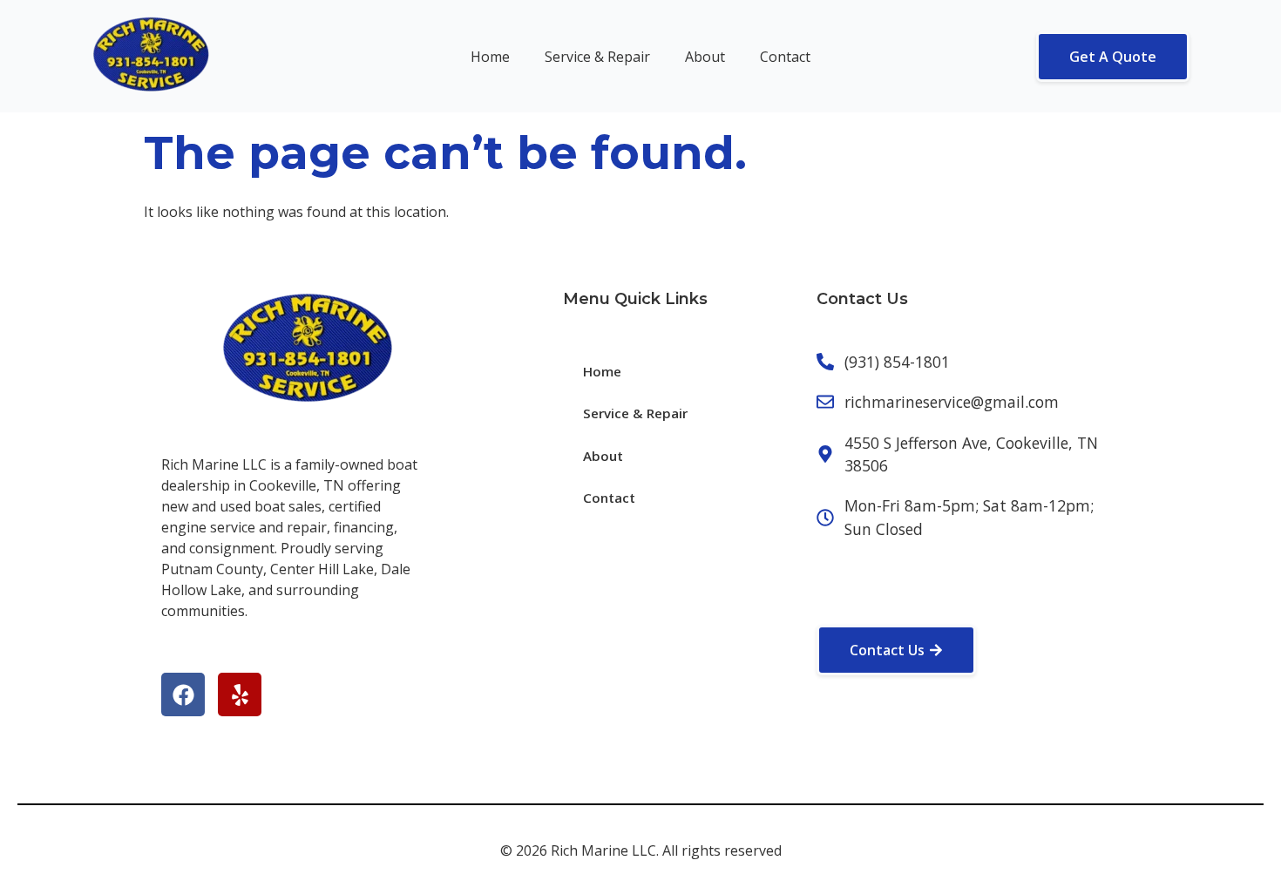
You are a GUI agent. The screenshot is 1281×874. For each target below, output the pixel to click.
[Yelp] (239, 694)
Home (490, 56)
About (705, 56)
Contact (785, 56)
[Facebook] (183, 694)
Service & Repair (597, 56)
